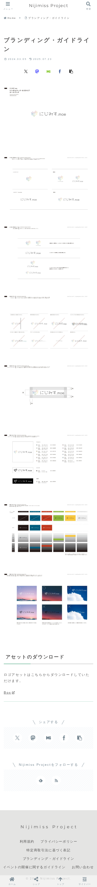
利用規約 (27, 841)
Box (7, 692)
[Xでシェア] (26, 71)
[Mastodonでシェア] (37, 71)
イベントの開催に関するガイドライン (34, 867)
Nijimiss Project (48, 5)
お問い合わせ (83, 867)
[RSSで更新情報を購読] (56, 780)
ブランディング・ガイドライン (48, 858)
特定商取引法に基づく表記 (48, 850)
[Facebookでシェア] (60, 71)
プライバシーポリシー (58, 841)
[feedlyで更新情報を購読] (40, 780)
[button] (71, 71)
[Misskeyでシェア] (48, 71)
